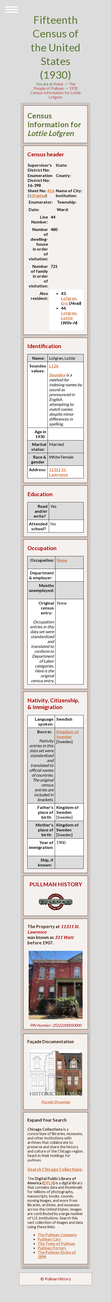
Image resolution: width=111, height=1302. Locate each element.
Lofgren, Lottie (69, 315)
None (62, 560)
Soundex (57, 374)
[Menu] (11, 9)
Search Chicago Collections (54, 1169)
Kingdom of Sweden (67, 734)
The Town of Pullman (56, 1243)
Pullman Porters (52, 1248)
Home (58, 84)
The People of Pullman (54, 86)
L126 (53, 365)
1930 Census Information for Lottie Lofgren (55, 92)
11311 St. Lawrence (58, 472)
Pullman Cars (49, 1239)
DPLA (48, 1183)
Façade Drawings (55, 1102)
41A (50, 190)
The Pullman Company (57, 1235)
